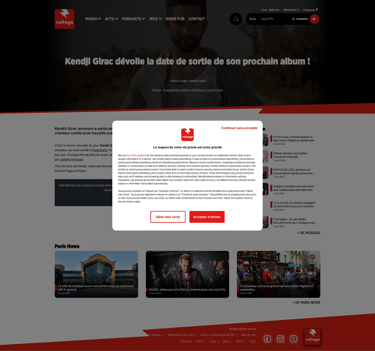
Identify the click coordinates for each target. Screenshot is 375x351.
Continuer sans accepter (239, 128)
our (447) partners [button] (136, 155)
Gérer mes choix (168, 217)
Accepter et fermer (207, 217)
